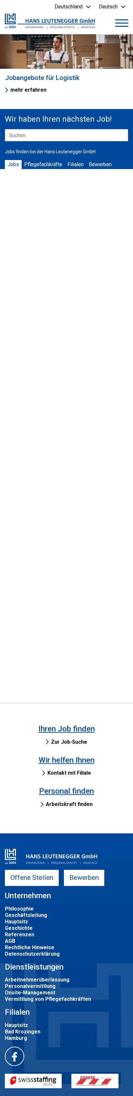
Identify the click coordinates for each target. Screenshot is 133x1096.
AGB (10, 941)
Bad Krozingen (22, 1032)
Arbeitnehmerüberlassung (37, 980)
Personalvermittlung (30, 986)
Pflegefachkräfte (43, 164)
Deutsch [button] (108, 7)
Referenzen (19, 934)
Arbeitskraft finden (69, 804)
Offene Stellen (31, 877)
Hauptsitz (16, 922)
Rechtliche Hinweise (29, 947)
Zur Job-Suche (69, 742)
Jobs (13, 164)
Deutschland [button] (69, 7)
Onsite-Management (30, 993)
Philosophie (19, 909)
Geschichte (19, 928)
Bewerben (100, 164)
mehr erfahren (28, 90)
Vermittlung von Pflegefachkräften (48, 999)
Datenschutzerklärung (32, 954)
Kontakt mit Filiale (69, 773)
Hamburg (16, 1038)
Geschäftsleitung (26, 915)
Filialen (75, 164)
